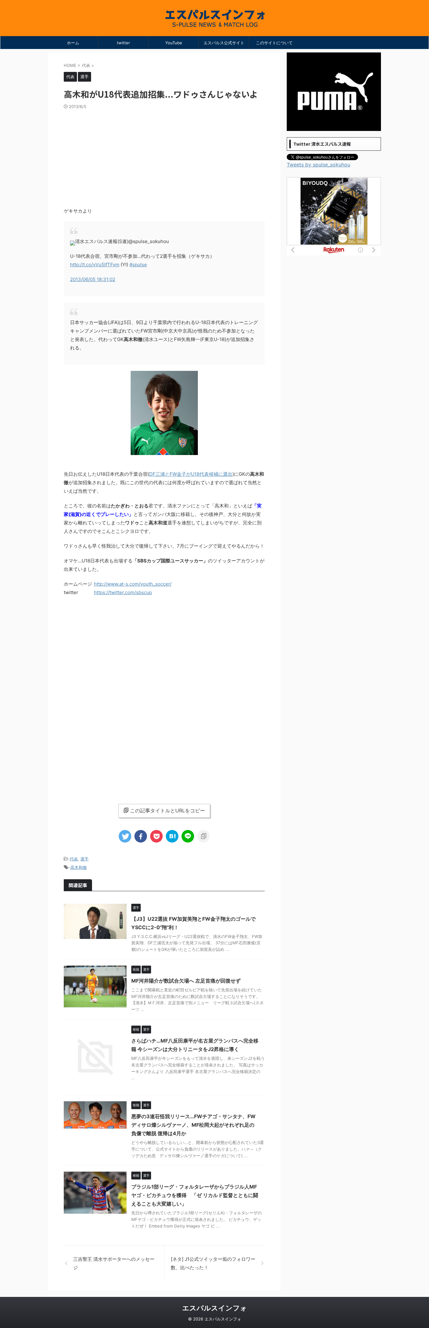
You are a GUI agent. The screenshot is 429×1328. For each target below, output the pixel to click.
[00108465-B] (164, 452)
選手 (84, 858)
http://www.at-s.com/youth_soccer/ (132, 584)
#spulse (138, 265)
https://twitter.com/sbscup (123, 592)
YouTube (173, 42)
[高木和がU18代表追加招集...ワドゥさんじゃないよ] (172, 836)
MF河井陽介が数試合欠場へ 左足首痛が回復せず (186, 981)
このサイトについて (274, 42)
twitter (123, 42)
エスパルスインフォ (214, 1308)
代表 (74, 858)
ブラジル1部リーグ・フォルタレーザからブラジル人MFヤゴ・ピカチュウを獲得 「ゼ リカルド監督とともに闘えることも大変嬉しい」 (194, 1195)
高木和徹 (78, 867)
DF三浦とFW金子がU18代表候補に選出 (190, 474)
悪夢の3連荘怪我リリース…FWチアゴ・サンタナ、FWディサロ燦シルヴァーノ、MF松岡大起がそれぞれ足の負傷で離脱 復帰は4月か (193, 1124)
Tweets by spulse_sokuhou (318, 164)
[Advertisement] (164, 156)
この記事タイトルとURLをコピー (167, 810)
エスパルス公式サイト (224, 42)
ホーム (73, 42)
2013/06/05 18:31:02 (92, 279)
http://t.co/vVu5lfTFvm (94, 265)
